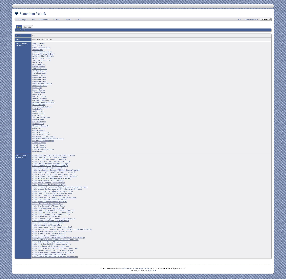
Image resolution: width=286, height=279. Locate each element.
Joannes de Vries (38, 90)
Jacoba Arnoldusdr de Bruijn (43, 56)
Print (239, 19)
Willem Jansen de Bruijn (41, 60)
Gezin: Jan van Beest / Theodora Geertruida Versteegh (52, 191)
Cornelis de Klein (38, 67)
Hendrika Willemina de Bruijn (43, 54)
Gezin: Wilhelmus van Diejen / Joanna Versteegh (50, 166)
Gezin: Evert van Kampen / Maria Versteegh (48, 183)
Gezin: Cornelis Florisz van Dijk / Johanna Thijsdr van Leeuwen (55, 248)
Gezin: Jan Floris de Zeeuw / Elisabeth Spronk (49, 255)
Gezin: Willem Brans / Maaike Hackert (46, 216)
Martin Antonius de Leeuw (42, 83)
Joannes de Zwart (38, 105)
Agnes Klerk (36, 128)
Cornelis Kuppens (39, 143)
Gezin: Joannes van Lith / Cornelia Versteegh (48, 185)
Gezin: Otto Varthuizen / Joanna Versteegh (48, 180)
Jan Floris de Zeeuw (39, 98)
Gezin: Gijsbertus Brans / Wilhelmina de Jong (49, 233)
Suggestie (27, 27)
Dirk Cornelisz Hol (39, 122)
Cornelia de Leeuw (39, 73)
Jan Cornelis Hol (38, 124)
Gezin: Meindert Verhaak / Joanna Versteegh (48, 168)
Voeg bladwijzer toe (251, 19)
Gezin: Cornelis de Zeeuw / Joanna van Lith (48, 208)
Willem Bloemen (38, 43)
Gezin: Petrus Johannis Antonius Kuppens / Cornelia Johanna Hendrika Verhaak (62, 229)
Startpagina (22, 19)
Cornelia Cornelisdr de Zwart (43, 100)
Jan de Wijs (36, 94)
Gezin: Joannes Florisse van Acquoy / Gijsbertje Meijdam (53, 210)
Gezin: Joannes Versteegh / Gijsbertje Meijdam (49, 157)
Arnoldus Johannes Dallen (42, 52)
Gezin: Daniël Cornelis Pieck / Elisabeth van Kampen (51, 244)
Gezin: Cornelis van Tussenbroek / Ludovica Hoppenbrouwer (55, 257)
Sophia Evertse (37, 111)
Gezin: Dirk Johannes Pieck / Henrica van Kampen (50, 246)
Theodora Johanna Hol (40, 126)
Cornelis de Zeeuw (39, 96)
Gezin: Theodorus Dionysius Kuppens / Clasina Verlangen (53, 219)
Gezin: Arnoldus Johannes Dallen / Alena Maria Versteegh (53, 172)
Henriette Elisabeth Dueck (42, 107)
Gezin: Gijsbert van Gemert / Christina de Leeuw (50, 242)
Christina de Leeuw (39, 71)
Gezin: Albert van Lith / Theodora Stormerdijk (49, 235)
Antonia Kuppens (38, 130)
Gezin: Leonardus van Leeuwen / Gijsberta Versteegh (52, 178)
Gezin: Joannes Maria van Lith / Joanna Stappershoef (52, 227)
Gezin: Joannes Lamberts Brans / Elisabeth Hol (49, 202)
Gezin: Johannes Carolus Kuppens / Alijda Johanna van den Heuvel (57, 189)
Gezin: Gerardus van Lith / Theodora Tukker (48, 206)
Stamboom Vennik (33, 13)
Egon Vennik (152, 270)
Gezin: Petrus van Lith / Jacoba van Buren (47, 204)
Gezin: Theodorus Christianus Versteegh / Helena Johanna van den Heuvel (60, 187)
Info (79, 19)
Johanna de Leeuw (39, 75)
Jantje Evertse (37, 109)
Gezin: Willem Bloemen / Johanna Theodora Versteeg (52, 231)
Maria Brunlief (37, 50)
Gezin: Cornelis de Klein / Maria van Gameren (49, 200)
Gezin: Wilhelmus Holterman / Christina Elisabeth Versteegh (54, 176)
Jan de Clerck (37, 62)
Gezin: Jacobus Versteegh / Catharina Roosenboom (51, 161)
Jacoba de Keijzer (38, 64)
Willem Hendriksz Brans (41, 48)
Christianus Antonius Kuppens (43, 136)
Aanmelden (44, 19)
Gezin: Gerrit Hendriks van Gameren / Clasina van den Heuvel (55, 240)
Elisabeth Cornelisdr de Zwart (43, 103)
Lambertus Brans (38, 45)
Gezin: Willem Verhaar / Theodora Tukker (47, 225)
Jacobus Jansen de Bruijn (41, 58)
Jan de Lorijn (37, 88)
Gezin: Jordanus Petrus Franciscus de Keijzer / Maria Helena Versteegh (58, 238)
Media (68, 19)
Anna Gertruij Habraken (41, 117)
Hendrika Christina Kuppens (43, 149)
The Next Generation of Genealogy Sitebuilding (136, 268)
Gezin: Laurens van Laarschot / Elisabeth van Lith (50, 221)
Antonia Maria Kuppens (41, 132)
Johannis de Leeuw (39, 77)
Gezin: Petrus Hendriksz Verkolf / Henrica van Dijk (50, 195)
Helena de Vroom (38, 92)
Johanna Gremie (38, 113)
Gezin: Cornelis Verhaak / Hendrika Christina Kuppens (52, 212)
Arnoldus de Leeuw (39, 69)
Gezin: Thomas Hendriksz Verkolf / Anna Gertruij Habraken (54, 197)
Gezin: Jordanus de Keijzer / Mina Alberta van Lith (51, 214)
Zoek (33, 19)
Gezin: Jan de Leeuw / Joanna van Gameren (48, 223)
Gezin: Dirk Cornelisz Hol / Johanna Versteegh (49, 159)
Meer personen (38, 151)
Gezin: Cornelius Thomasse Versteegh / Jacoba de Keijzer (53, 155)
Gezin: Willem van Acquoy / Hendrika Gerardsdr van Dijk (53, 252)
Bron (19, 27)
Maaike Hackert (38, 119)
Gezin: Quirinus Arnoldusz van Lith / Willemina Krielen (52, 250)
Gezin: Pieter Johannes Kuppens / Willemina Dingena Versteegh (56, 170)
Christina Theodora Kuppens (43, 141)
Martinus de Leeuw (39, 86)
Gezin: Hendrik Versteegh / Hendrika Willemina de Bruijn (53, 174)
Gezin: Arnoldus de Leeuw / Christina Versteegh (50, 164)
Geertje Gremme (38, 115)
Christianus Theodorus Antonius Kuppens (48, 138)
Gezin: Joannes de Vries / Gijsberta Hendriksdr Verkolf (52, 193)
